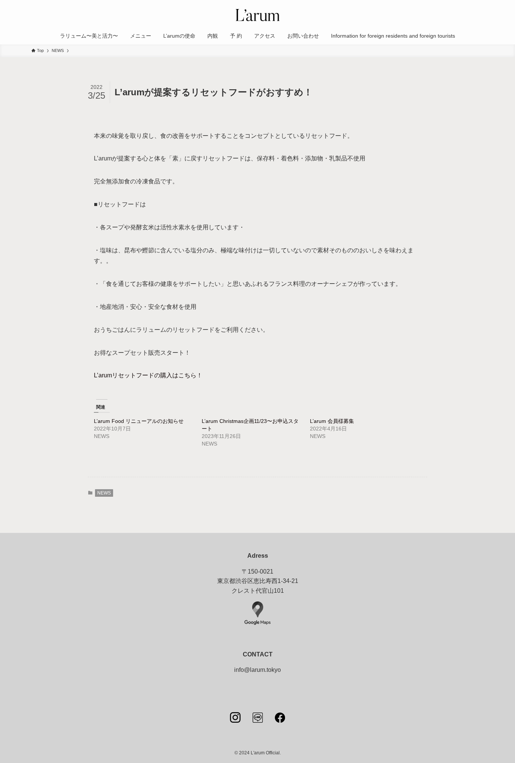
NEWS (104, 493)
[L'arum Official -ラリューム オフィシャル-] (257, 15)
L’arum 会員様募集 (332, 421)
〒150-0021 (257, 571)
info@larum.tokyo (257, 670)
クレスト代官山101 (257, 591)
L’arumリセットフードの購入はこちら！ (148, 375)
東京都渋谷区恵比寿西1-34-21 (257, 581)
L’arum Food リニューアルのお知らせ (139, 421)
